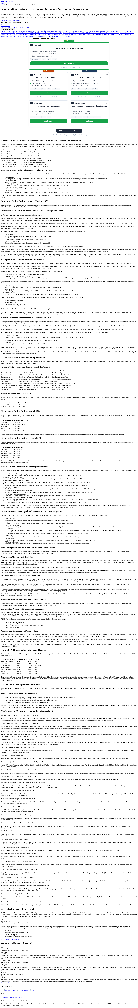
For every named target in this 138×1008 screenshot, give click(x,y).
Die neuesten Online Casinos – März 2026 (76, 33)
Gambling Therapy (10, 990)
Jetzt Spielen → (69, 63)
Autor (2, 3)
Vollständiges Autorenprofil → (10, 939)
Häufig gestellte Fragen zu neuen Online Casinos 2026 (30, 36)
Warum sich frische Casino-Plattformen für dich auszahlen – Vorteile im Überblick (25, 31)
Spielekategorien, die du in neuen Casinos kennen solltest (42, 34)
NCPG (33, 990)
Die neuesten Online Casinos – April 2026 (49, 33)
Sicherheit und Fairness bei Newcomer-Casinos (75, 34)
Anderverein (7, 1)
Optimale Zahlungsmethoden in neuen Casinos (105, 34)
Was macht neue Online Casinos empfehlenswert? (104, 33)
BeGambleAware (23, 990)
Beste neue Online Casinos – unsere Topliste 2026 (66, 31)
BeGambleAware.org (82, 135)
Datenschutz (4, 997)
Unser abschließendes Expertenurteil (59, 36)
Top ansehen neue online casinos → (11, 20)
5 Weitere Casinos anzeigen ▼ (69, 131)
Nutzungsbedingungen (15, 997)
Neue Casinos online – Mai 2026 (26, 33)
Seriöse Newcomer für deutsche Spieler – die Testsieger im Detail (101, 31)
